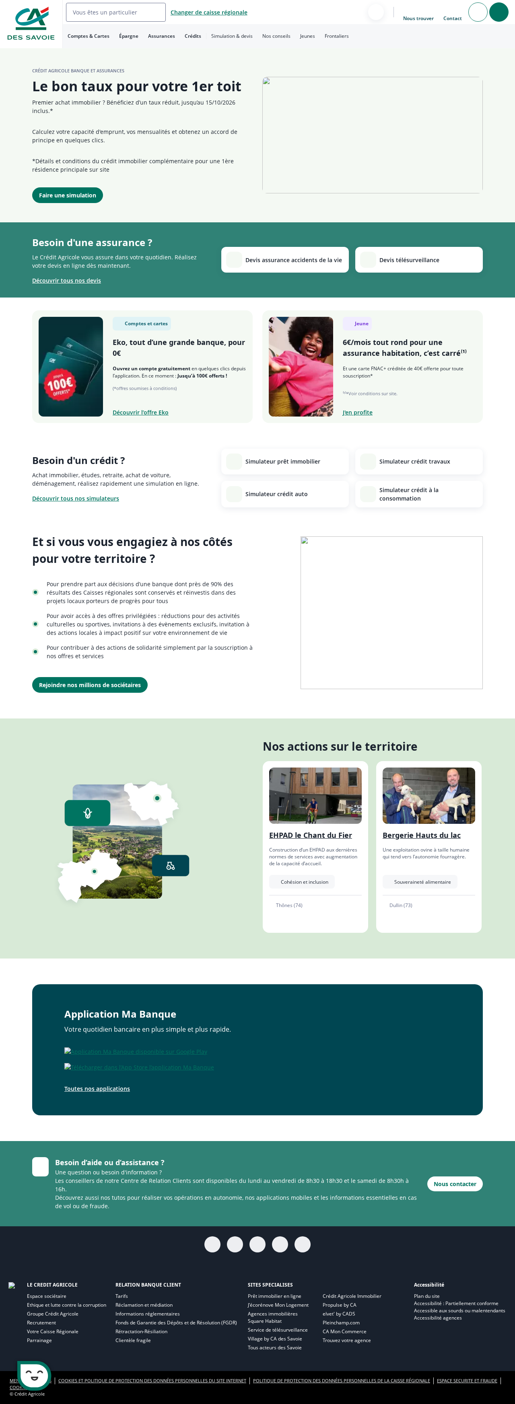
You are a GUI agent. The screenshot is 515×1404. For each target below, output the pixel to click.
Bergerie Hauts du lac (422, 835)
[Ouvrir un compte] (478, 12)
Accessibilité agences (438, 1317)
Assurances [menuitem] (161, 36)
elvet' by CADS (339, 1313)
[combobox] (116, 12)
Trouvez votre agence (347, 1340)
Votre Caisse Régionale (52, 1331)
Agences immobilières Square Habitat (273, 1317)
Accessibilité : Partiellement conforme (456, 1303)
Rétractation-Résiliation (141, 1331)
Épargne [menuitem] (128, 36)
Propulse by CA (339, 1304)
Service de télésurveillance (278, 1329)
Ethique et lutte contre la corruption (66, 1304)
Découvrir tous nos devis (66, 280)
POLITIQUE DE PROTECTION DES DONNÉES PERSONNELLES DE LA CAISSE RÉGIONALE (341, 1380)
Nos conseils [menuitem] (276, 36)
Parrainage (39, 1340)
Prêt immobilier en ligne (274, 1296)
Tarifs (121, 1296)
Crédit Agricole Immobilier (352, 1296)
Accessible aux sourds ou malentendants (459, 1310)
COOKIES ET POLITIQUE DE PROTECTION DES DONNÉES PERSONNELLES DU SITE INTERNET (152, 1380)
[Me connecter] (499, 12)
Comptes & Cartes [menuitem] (88, 36)
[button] (285, 260)
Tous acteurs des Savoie (275, 1347)
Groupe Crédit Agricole (52, 1313)
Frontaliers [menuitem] (337, 36)
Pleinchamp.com (341, 1322)
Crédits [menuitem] (193, 36)
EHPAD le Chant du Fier (310, 835)
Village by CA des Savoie (275, 1338)
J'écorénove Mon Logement (278, 1304)
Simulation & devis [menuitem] (232, 36)
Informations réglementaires (147, 1313)
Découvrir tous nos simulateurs (75, 498)
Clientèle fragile (133, 1340)
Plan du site (427, 1296)
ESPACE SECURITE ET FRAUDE (467, 1380)
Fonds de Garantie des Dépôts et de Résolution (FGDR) (176, 1322)
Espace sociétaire (46, 1296)
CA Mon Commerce (345, 1331)
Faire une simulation (67, 195)
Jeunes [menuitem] (307, 36)
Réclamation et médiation (144, 1304)
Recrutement (41, 1322)
